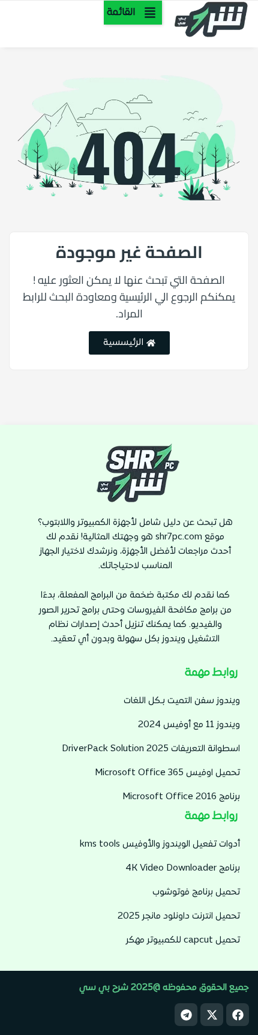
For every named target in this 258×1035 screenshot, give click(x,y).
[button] (133, 13)
